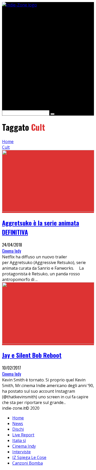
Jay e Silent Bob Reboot (31, 355)
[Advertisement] (48, 56)
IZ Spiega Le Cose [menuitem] (29, 457)
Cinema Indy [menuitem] (24, 446)
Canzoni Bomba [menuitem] (27, 463)
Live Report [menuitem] (23, 435)
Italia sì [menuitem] (19, 440)
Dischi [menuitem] (18, 429)
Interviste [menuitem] (21, 452)
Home (8, 141)
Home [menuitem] (18, 418)
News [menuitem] (17, 423)
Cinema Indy (11, 251)
